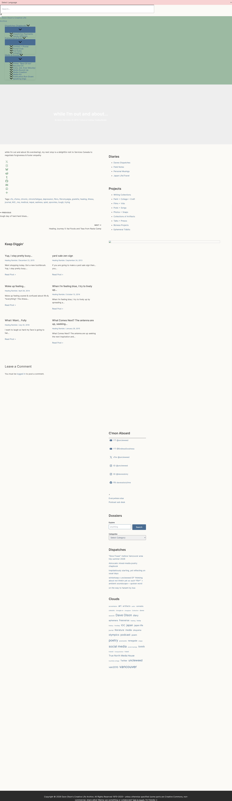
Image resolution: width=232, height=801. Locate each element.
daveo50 (111, 616)
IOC (123, 625)
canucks (112, 610)
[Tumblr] (50, 177)
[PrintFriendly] (50, 189)
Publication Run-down (23, 76)
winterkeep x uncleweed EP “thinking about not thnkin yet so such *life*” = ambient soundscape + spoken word (126, 580)
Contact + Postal (20, 46)
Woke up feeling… (15, 286)
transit (111, 652)
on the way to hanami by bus (122, 588)
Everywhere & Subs (14, 38)
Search (139, 527)
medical (24, 202)
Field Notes (119, 167)
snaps (140, 641)
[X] (50, 162)
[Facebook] (50, 181)
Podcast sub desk (117, 502)
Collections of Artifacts (124, 216)
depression (48, 199)
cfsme (17, 199)
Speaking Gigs (19, 78)
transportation (119, 652)
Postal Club (18, 48)
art (119, 606)
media (128, 630)
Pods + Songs (120, 208)
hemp (139, 621)
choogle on (119, 610)
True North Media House (121, 655)
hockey (117, 625)
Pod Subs (17, 51)
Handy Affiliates (20, 36)
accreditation (113, 606)
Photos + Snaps (121, 212)
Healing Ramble (101, 120)
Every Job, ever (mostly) (24, 68)
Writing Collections (122, 194)
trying (67, 202)
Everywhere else (116, 498)
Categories (113, 534)
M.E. (14, 202)
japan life (138, 625)
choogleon (128, 610)
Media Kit (17, 74)
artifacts (126, 606)
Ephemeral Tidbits (122, 229)
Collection (135, 610)
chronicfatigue (35, 199)
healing (83, 199)
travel (127, 652)
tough (61, 202)
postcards (123, 641)
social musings (132, 647)
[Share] (50, 193)
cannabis (139, 606)
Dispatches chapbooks (16, 26)
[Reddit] (50, 173)
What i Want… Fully (15, 320)
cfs (11, 199)
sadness (39, 202)
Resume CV (18, 65)
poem (134, 635)
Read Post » (10, 274)
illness (90, 199)
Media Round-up (20, 70)
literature (119, 630)
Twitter (123, 660)
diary (135, 615)
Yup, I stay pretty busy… (18, 255)
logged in (21, 374)
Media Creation (20, 72)
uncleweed (135, 660)
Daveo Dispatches (122, 162)
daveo (142, 610)
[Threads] (50, 166)
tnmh (141, 646)
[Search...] (77, 9)
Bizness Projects (121, 225)
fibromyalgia (65, 199)
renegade (132, 640)
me (18, 202)
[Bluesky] (50, 169)
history (111, 625)
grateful (75, 199)
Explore (112, 522)
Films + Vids (119, 203)
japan (129, 625)
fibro (56, 199)
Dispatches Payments (23, 34)
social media (118, 646)
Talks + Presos (120, 221)
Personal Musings (122, 171)
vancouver (128, 667)
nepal (31, 202)
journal (8, 202)
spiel (46, 202)
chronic (24, 199)
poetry (113, 640)
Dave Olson (124, 615)
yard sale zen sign (62, 255)
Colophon (17, 53)
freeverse (124, 620)
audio (133, 606)
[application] (28, 26)
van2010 (113, 667)
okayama (137, 630)
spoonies (53, 202)
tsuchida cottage (114, 661)
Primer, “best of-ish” (22, 63)
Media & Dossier (12, 55)
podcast (125, 634)
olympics (114, 634)
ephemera (113, 620)
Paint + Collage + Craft (124, 199)
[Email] (50, 185)
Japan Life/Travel (121, 175)
